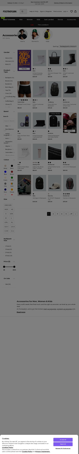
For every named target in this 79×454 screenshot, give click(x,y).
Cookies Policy (7, 447)
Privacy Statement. (42, 451)
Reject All (63, 444)
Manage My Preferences (63, 448)
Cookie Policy (27, 451)
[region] (39, 444)
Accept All (63, 439)
